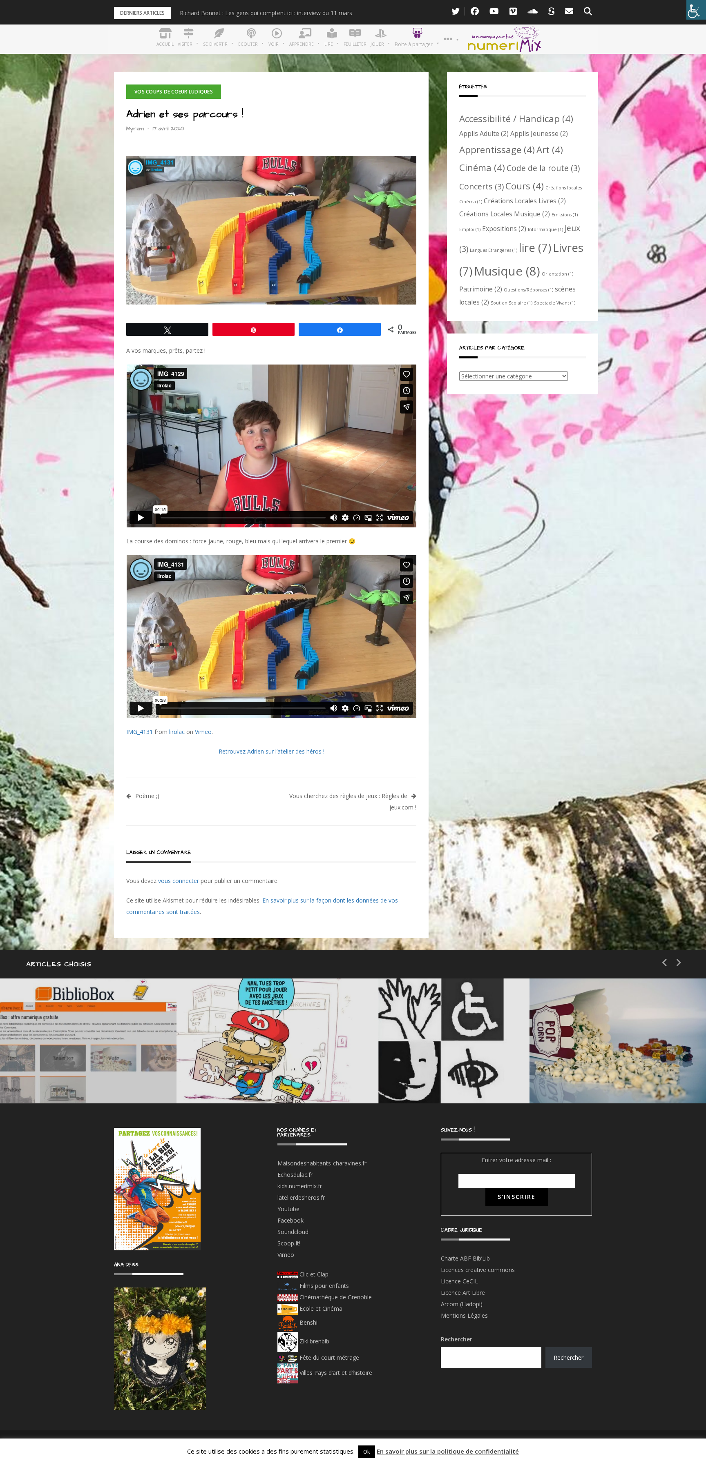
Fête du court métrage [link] (328, 1357)
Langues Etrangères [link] (493, 250)
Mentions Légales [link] (464, 1315)
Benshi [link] (308, 1322)
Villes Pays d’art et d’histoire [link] (335, 1372)
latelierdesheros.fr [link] (301, 1197)
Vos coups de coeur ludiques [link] (173, 91)
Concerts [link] (481, 186)
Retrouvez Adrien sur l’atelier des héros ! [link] (271, 751)
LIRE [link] (402, 1050)
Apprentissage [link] (497, 149)
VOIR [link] (228, 1050)
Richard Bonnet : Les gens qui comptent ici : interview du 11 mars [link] (266, 13)
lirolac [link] (177, 732)
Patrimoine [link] (480, 289)
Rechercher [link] (568, 1357)
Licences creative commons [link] (478, 1270)
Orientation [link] (557, 274)
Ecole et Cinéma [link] (320, 1308)
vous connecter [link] (178, 881)
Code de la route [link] (543, 167)
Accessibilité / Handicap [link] (516, 118)
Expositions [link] (504, 228)
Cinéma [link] (482, 167)
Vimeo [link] (203, 732)
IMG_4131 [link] (139, 732)
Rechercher (456, 1339)
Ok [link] (366, 1451)
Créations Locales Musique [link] (504, 213)
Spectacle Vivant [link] (554, 303)
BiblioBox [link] (75, 1050)
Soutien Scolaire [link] (511, 303)
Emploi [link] (469, 229)
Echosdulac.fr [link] (295, 1174)
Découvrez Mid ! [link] (247, 1079)
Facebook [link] (290, 1220)
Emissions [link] (565, 215)
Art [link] (549, 149)
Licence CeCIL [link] (459, 1281)
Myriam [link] (135, 128)
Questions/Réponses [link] (528, 290)
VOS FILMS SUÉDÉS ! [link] (614, 1079)
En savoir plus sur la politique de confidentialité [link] (448, 1451)
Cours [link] (524, 186)
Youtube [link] (288, 1209)
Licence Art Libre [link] (463, 1292)
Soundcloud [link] (292, 1232)
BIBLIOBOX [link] (59, 1079)
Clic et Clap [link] (313, 1274)
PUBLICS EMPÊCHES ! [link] (439, 1079)
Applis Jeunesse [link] (539, 133)
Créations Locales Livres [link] (525, 200)
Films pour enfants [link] (323, 1286)
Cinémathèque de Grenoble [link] (335, 1297)
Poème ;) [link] (147, 796)
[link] (696, 10)
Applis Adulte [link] (484, 133)
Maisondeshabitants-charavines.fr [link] (321, 1163)
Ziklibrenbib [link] (313, 1341)
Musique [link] (507, 271)
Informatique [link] (545, 229)
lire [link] (535, 247)
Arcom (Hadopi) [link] (462, 1304)
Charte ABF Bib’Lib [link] (465, 1258)
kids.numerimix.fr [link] (299, 1186)
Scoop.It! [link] (288, 1243)
